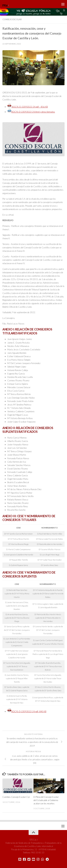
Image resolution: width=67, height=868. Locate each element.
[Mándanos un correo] (19, 859)
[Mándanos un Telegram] (47, 859)
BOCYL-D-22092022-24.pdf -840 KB (28, 711)
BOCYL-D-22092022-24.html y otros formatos (33, 111)
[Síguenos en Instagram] (38, 859)
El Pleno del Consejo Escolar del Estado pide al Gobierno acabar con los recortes (46, 800)
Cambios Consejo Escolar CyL (16, 797)
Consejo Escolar (12, 19)
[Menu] (63, 4)
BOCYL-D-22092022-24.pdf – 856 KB (29, 106)
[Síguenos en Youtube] (33, 859)
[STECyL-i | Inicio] (6, 4)
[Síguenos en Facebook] (24, 859)
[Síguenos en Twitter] (29, 859)
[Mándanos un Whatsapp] (42, 859)
